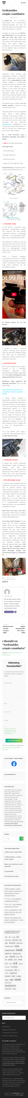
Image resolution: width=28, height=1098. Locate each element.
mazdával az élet (16, 953)
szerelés (6, 973)
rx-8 (15, 963)
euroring (14, 940)
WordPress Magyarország (9, 1036)
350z (6, 937)
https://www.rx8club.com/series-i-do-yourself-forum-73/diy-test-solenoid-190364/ (12, 392)
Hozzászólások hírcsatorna (9, 1033)
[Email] (15, 612)
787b (10, 937)
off (21, 956)
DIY (9, 578)
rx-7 (6, 963)
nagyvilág (12, 956)
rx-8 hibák (20, 963)
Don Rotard (8, 596)
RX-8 (5, 578)
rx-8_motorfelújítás (9, 970)
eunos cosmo (8, 940)
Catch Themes (19, 1095)
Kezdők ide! (12, 943)
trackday (19, 976)
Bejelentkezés (6, 1027)
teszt (13, 976)
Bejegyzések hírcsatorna (9, 1030)
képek (17, 946)
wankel (8, 579)
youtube (14, 989)
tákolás (4, 579)
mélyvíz (6, 956)
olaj (6, 959)
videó (11, 980)
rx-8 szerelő (7, 967)
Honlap (6, 720)
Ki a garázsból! (8, 871)
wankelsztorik (10, 986)
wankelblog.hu (16, 1093)
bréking (13, 937)
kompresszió (19, 943)
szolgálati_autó (13, 973)
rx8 (15, 970)
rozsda (20, 959)
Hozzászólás (8, 683)
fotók (20, 940)
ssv (18, 970)
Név (5, 703)
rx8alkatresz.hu (7, 124)
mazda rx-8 (8, 953)
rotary (15, 959)
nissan (17, 956)
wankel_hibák (12, 579)
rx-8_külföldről (14, 967)
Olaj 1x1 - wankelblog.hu (11, 910)
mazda (12, 578)
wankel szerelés (8, 982)
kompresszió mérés (9, 946)
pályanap (10, 959)
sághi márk (7, 976)
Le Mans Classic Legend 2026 (13, 852)
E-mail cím (7, 712)
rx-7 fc (10, 963)
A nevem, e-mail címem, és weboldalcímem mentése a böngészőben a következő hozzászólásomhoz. (10, 731)
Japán (6, 943)
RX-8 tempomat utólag (11, 876)
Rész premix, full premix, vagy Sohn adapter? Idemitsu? (13, 912)
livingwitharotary (10, 950)
